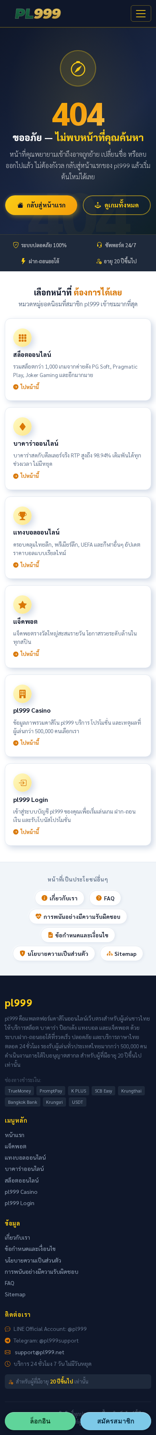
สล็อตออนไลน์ (21, 1180)
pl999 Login (19, 1202)
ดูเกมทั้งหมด (121, 205)
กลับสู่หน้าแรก (46, 205)
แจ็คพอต (15, 1146)
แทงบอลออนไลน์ (25, 1157)
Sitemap (125, 953)
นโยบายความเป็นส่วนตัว (58, 953)
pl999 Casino (21, 1191)
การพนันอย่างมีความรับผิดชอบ (82, 916)
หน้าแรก (14, 1134)
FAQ (109, 898)
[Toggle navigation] (141, 13)
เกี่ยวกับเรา (64, 898)
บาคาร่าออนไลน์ (24, 1168)
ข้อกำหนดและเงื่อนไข (81, 935)
